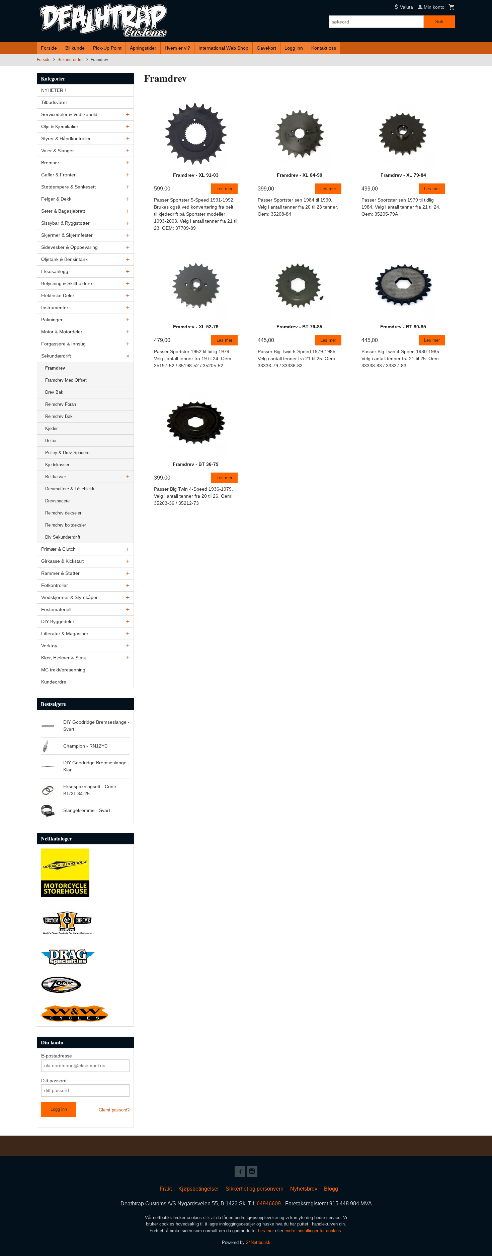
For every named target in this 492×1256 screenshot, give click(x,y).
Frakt (166, 1189)
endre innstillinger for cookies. (313, 1230)
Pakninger (52, 319)
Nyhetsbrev (303, 1189)
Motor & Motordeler (61, 331)
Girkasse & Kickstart (62, 561)
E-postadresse (56, 1055)
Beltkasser (55, 476)
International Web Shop (223, 48)
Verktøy (49, 645)
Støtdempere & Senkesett (68, 186)
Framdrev (55, 368)
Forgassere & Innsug (63, 343)
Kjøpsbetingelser (198, 1189)
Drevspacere (57, 500)
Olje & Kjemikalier (59, 126)
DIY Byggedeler (57, 621)
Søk (439, 21)
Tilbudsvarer (54, 102)
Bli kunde (75, 48)
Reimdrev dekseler (63, 512)
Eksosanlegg (54, 271)
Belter (51, 440)
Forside (49, 48)
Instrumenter (54, 307)
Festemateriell (56, 609)
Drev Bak (54, 392)
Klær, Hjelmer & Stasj (63, 657)
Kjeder (51, 428)
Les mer (266, 1230)
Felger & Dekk (56, 199)
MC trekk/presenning (63, 669)
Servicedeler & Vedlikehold (69, 114)
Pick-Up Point (107, 48)
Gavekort (266, 48)
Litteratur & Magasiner (64, 633)
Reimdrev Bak (59, 416)
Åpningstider (143, 48)
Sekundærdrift (56, 356)
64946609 (269, 1203)
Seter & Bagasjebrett (63, 211)
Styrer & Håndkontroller (66, 138)
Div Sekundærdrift (62, 537)
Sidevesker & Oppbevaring (69, 247)
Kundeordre (53, 682)
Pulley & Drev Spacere (67, 452)
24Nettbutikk (258, 1242)
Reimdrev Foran (60, 404)
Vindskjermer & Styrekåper (69, 597)
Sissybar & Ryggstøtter (65, 223)
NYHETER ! (53, 90)
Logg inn (293, 48)
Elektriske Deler (57, 295)
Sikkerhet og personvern (254, 1189)
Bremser (50, 162)
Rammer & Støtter (60, 573)
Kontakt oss (323, 48)
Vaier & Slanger (57, 150)
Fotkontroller (54, 585)
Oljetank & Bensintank (64, 259)
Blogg (331, 1189)
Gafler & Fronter (58, 174)
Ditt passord (54, 1080)
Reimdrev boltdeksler (65, 525)
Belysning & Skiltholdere (66, 283)
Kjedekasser (57, 464)
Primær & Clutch (58, 549)
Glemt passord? (114, 1109)
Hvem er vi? (177, 48)
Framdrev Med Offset (66, 380)
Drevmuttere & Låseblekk (69, 488)
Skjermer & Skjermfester (67, 235)
